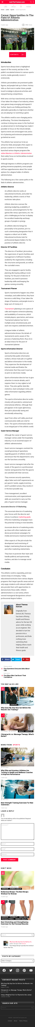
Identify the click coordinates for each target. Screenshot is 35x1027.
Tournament (9, 309)
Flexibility (13, 917)
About (15, 1021)
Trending (28, 6)
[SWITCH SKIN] (33, 1)
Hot (21, 6)
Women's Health (15, 888)
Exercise (14, 704)
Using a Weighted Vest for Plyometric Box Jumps (16, 995)
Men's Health (23, 917)
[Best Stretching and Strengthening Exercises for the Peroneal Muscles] (17, 910)
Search (32, 935)
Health (21, 731)
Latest (5, 6)
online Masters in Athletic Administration (16, 153)
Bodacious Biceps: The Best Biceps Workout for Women (14, 893)
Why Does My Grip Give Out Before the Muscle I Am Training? (16, 709)
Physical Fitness (8, 919)
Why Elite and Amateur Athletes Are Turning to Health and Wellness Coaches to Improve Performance (17, 772)
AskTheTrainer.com (17, 2)
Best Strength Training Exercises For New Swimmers (17, 804)
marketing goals (24, 517)
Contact (10, 1021)
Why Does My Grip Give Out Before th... (21, 942)
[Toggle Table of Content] (22, 54)
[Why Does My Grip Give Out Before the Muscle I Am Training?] (17, 696)
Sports (16, 745)
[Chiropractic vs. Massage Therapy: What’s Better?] (17, 723)
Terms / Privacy (23, 1021)
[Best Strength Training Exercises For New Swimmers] (17, 789)
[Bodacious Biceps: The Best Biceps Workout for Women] (17, 880)
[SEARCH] (31, 1)
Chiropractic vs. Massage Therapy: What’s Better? (17, 735)
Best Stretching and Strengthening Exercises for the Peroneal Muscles (14, 923)
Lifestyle (28, 731)
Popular (13, 6)
